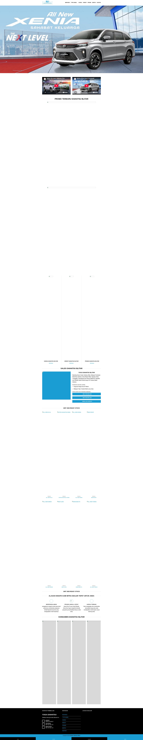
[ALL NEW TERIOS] (94, 543)
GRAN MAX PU (79, 587)
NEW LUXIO (64, 587)
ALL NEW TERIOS (93, 587)
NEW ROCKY (93, 497)
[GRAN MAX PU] (79, 543)
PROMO (89, 2)
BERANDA (67, 2)
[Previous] (42, 662)
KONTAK (99, 2)
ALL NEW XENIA (79, 497)
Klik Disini (51, 363)
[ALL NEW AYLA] (49, 453)
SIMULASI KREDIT (87, 401)
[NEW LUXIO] (64, 543)
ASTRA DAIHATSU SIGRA (64, 497)
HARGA (80, 2)
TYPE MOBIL (74, 2)
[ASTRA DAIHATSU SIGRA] (64, 453)
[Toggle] (80, 717)
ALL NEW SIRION (49, 587)
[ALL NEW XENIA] (79, 453)
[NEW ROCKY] (94, 453)
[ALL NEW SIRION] (49, 543)
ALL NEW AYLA (49, 497)
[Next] (100, 662)
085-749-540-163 (87, 394)
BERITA (94, 2)
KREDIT (85, 2)
